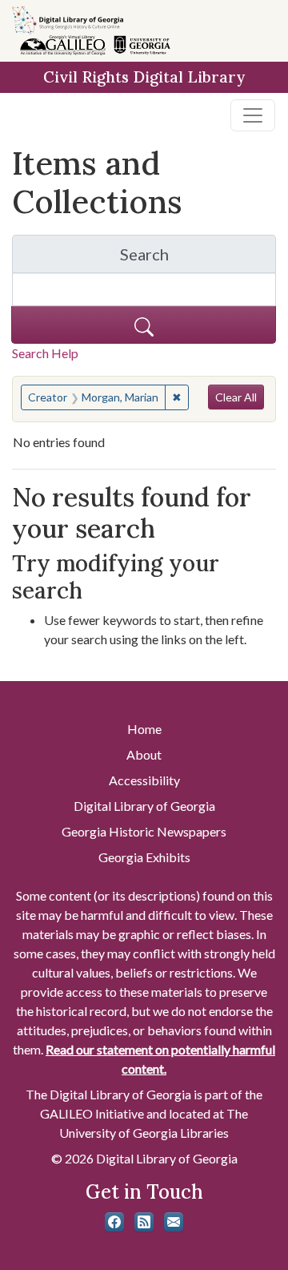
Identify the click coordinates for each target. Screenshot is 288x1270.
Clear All (236, 397)
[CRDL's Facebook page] (114, 1222)
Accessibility (144, 780)
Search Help (45, 353)
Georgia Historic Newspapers (144, 831)
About (144, 754)
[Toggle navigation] (252, 115)
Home (144, 728)
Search (198, 258)
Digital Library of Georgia (144, 805)
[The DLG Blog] (144, 1222)
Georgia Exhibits (144, 857)
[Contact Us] (173, 1222)
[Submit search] (143, 325)
